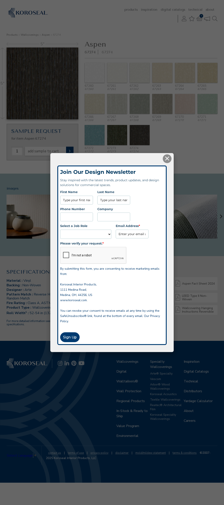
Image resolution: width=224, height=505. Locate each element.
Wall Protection (128, 391)
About (210, 10)
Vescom (155, 379)
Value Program (127, 426)
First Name (69, 192)
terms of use (76, 453)
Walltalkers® (127, 381)
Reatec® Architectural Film (166, 407)
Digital (121, 371)
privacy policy (99, 453)
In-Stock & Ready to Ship (132, 413)
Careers (190, 420)
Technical (195, 10)
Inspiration (149, 10)
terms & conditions (185, 453)
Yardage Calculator (198, 401)
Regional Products (130, 401)
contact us (54, 453)
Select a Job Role (74, 226)
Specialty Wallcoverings (161, 364)
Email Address (128, 226)
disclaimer (122, 453)
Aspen (46, 35)
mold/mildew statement (150, 453)
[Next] (220, 216)
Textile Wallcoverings (165, 400)
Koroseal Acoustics (163, 394)
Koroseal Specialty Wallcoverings (163, 417)
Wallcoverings (30, 35)
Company (105, 209)
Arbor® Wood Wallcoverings (160, 386)
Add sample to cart (43, 151)
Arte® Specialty (161, 373)
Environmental (127, 435)
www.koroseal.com (73, 300)
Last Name (105, 192)
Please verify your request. (82, 243)
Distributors (193, 391)
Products (131, 10)
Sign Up (70, 337)
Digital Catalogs (173, 10)
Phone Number (72, 209)
